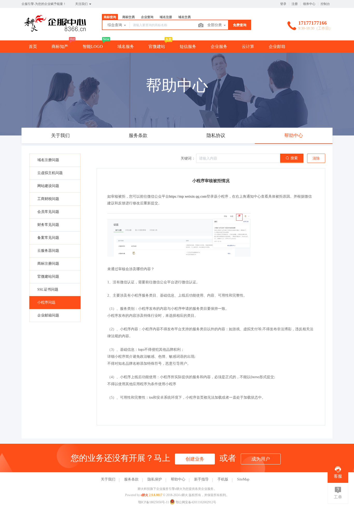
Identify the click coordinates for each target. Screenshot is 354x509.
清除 (316, 158)
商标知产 (60, 46)
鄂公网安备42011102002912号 (195, 502)
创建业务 (195, 459)
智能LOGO (93, 46)
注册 (295, 4)
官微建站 (156, 46)
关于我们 (108, 479)
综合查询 (115, 25)
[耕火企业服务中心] (55, 30)
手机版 (222, 479)
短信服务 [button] (188, 46)
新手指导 (201, 479)
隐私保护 (154, 479)
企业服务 (219, 46)
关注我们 (81, 4)
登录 (283, 4)
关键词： (188, 158)
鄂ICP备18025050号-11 (153, 502)
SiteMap (243, 479)
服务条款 (131, 479)
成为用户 (260, 459)
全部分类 (215, 25)
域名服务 (125, 46)
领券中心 (309, 4)
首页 (33, 46)
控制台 (325, 4)
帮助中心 (178, 479)
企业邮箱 (277, 46)
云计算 (248, 46)
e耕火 (144, 495)
